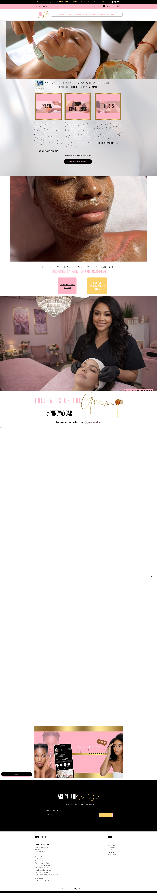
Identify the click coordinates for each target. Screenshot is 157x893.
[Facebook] (112, 2)
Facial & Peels (111, 847)
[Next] (154, 50)
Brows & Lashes (112, 845)
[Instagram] (115, 2)
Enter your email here (52, 810)
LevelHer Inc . (95, 889)
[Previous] (9, 50)
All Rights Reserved (79, 889)
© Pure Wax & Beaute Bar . (65, 889)
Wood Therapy (112, 854)
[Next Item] (152, 576)
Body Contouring (112, 852)
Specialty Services (112, 850)
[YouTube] (118, 2)
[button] (118, 6)
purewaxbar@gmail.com (44, 881)
